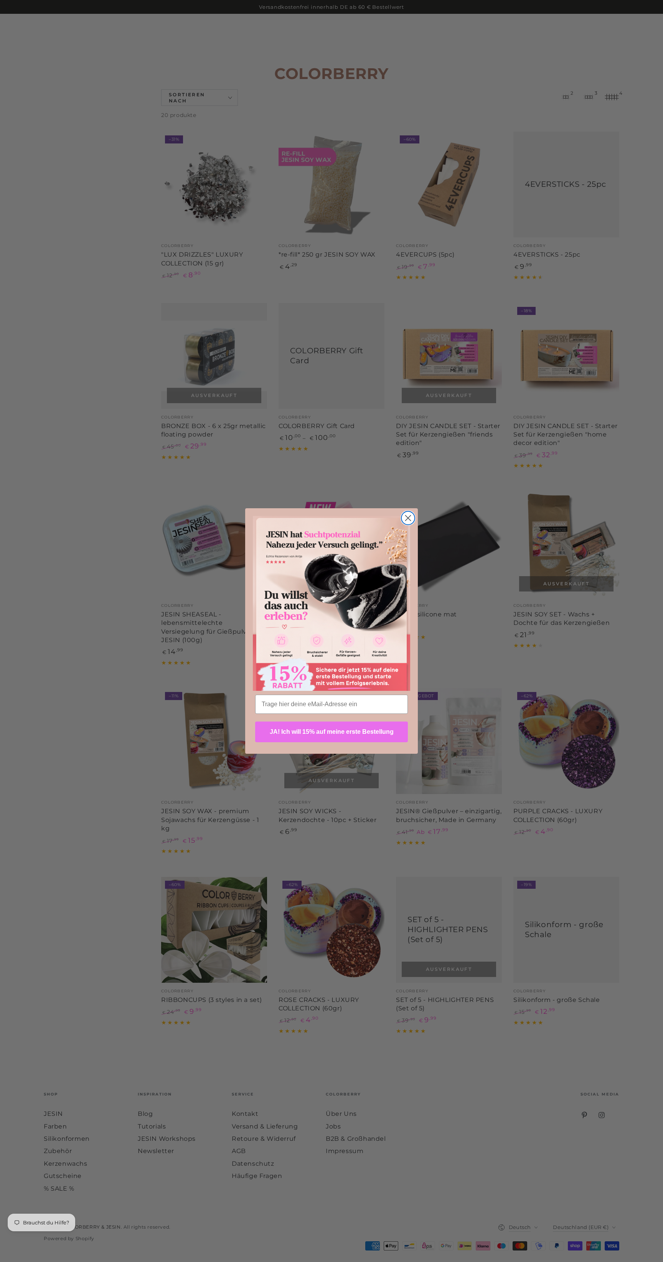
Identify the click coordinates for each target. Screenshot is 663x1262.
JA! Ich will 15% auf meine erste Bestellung (332, 731)
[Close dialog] (408, 518)
